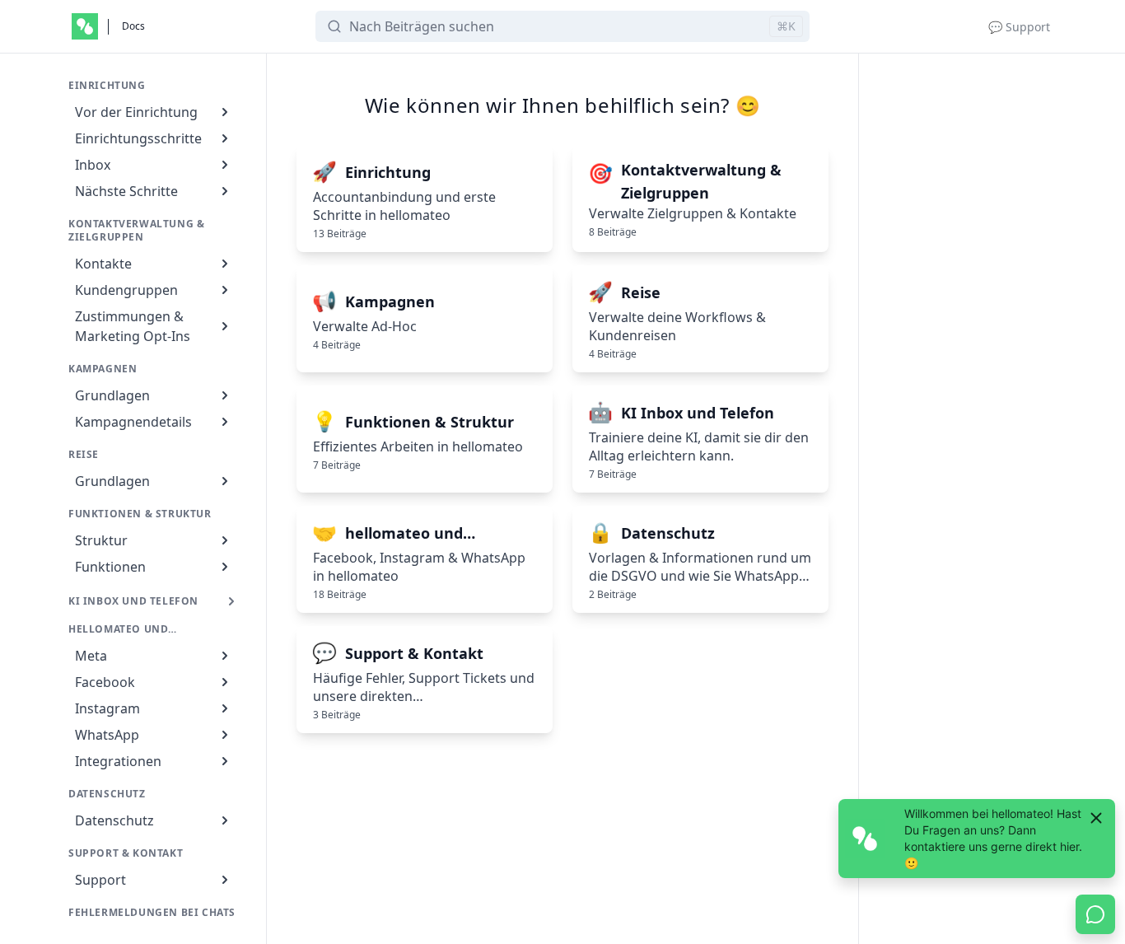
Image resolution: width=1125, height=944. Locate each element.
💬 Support (1019, 27)
